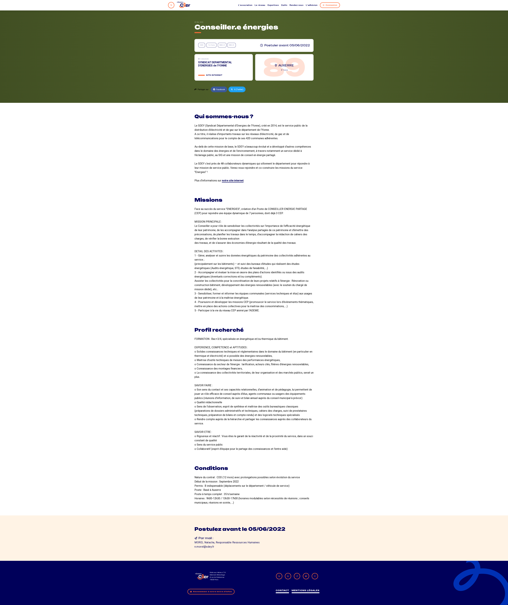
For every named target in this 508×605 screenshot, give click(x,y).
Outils (284, 5)
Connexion (331, 5)
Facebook (220, 89)
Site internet (214, 75)
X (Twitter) (238, 89)
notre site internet (233, 180)
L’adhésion (312, 5)
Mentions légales (305, 590)
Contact (282, 590)
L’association (245, 5)
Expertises (273, 5)
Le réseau (260, 5)
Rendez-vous (296, 5)
